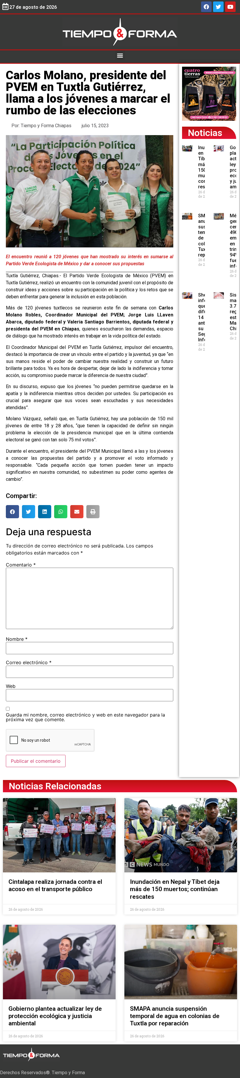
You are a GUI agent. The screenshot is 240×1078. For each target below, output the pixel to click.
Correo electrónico (29, 662)
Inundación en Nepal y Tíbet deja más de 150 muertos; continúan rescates (175, 889)
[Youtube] (230, 6)
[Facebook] (206, 6)
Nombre (17, 639)
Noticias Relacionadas (55, 786)
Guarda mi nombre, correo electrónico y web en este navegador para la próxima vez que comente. (85, 717)
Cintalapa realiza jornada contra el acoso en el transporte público (55, 885)
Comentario (21, 564)
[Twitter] (218, 6)
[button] (120, 55)
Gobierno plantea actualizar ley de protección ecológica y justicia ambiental (55, 1016)
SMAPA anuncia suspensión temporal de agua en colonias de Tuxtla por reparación (175, 1016)
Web (11, 686)
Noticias (205, 132)
